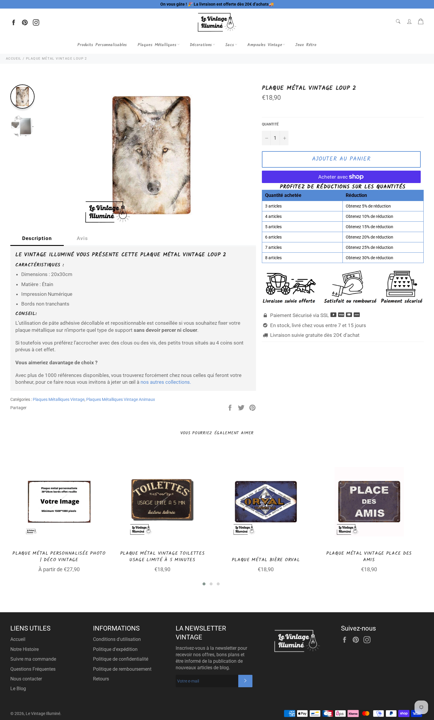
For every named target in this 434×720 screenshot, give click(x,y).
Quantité (270, 124)
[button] (204, 584)
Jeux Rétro (305, 45)
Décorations (201, 45)
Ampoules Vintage (264, 45)
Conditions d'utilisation (117, 639)
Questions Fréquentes (33, 669)
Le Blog (18, 688)
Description (37, 238)
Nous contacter (26, 679)
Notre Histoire (24, 649)
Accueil (17, 639)
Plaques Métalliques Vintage (58, 399)
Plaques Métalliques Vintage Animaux (120, 399)
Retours (101, 679)
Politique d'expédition (115, 649)
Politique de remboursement (122, 669)
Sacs (229, 45)
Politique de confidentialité (120, 659)
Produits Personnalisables (102, 45)
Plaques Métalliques (157, 45)
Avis (82, 238)
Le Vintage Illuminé (43, 713)
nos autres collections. (166, 382)
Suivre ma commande (33, 659)
